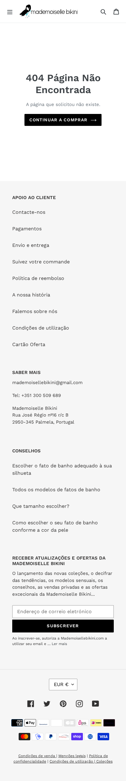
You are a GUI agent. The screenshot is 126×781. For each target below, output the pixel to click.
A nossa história (31, 295)
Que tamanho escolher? (40, 506)
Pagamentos (27, 229)
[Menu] (9, 11)
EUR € (61, 684)
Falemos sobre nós (34, 311)
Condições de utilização (40, 328)
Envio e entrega (30, 245)
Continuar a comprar (58, 119)
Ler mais (59, 644)
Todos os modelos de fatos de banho (56, 489)
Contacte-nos (28, 212)
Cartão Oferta (28, 344)
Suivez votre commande (41, 262)
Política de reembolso (38, 278)
